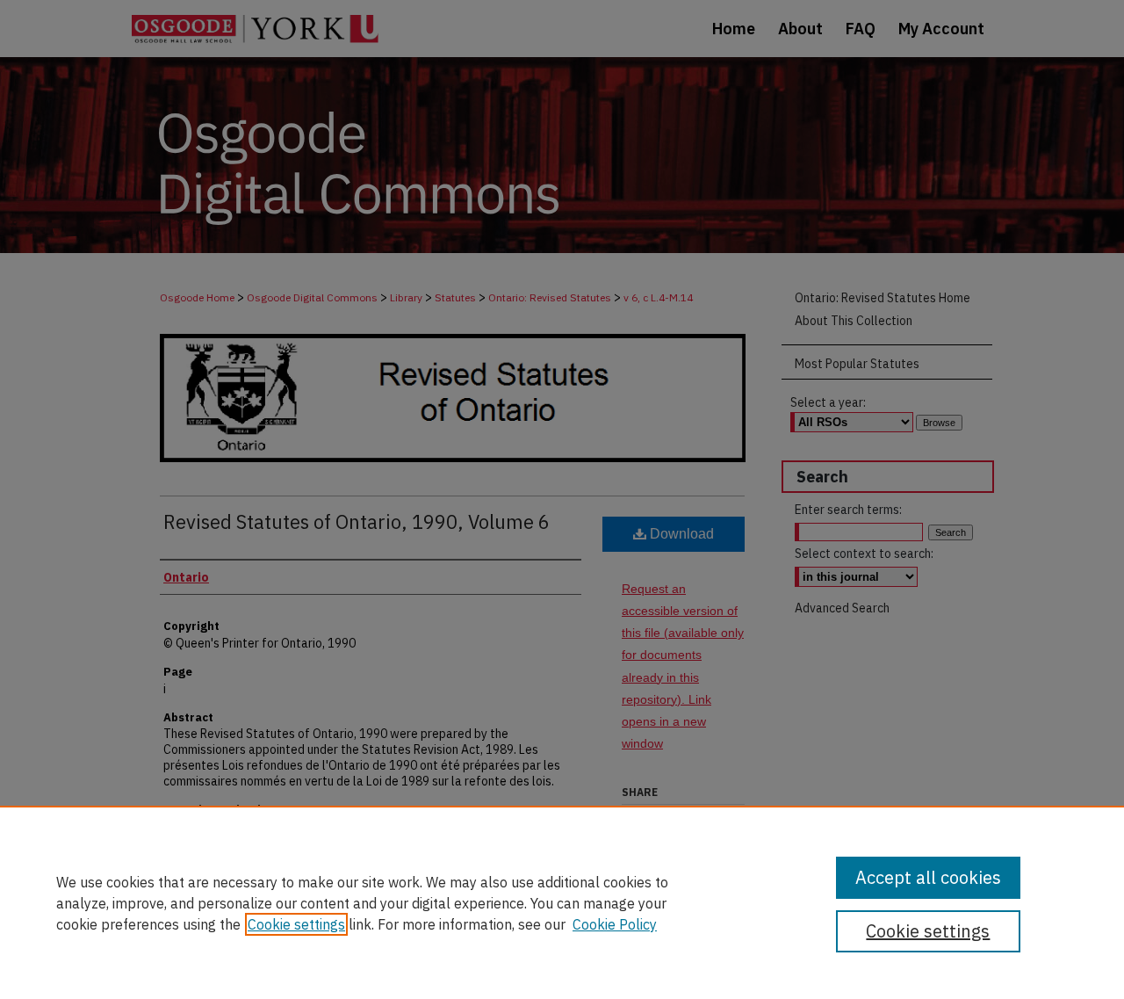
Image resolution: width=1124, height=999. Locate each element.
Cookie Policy (615, 924)
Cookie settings (296, 924)
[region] (562, 902)
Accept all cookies (928, 877)
